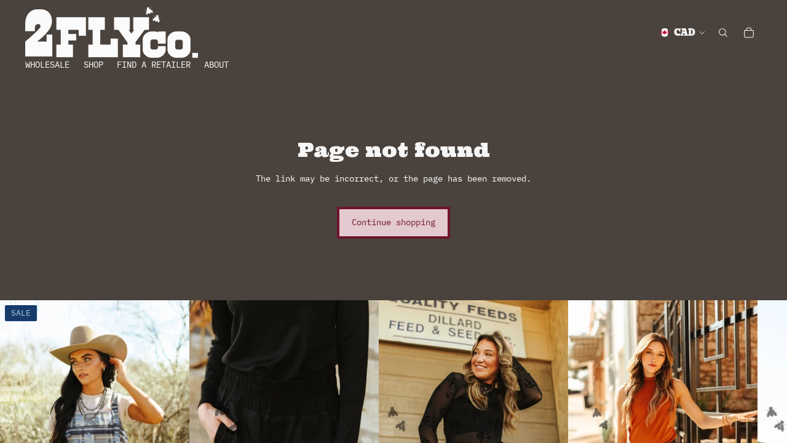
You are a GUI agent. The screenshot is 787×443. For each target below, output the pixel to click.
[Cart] (748, 32)
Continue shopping (393, 222)
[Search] (723, 32)
